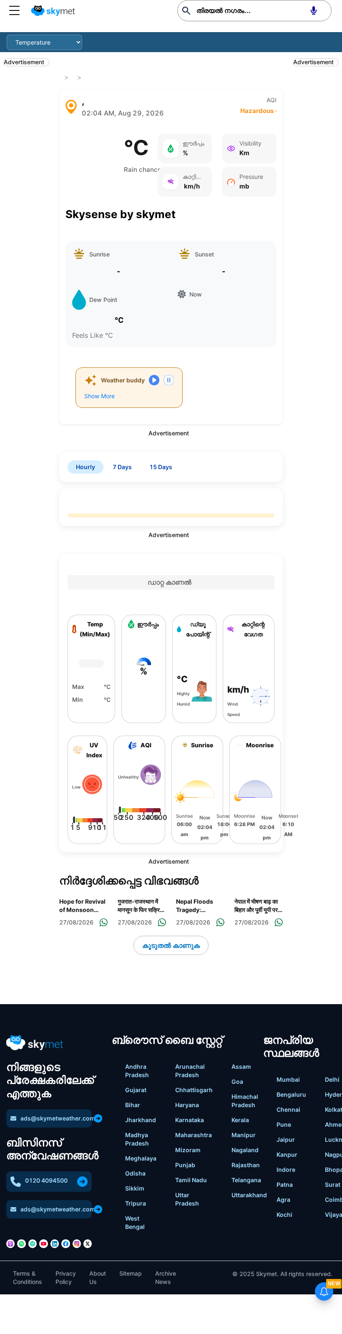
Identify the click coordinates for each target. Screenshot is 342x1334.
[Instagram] (77, 1243)
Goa (237, 1081)
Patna (285, 1184)
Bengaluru (291, 1094)
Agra (283, 1199)
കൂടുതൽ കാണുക (171, 945)
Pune (284, 1124)
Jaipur (286, 1139)
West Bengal (135, 1222)
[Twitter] (87, 1243)
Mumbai (288, 1079)
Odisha (135, 1173)
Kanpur (287, 1154)
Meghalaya (140, 1158)
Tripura (135, 1203)
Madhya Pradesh (137, 1139)
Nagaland (245, 1149)
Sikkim (134, 1188)
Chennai (288, 1109)
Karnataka (189, 1119)
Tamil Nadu (191, 1179)
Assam (241, 1066)
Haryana (187, 1104)
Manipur (243, 1134)
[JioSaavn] (32, 1243)
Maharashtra (193, 1134)
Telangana (246, 1179)
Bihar (132, 1104)
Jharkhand (140, 1119)
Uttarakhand (249, 1194)
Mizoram (188, 1149)
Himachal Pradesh (244, 1100)
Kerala (240, 1119)
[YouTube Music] (43, 1243)
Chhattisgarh (194, 1089)
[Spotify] (21, 1243)
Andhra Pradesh (137, 1070)
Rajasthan (245, 1164)
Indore (286, 1169)
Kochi (284, 1214)
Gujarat (135, 1089)
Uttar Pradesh (187, 1199)
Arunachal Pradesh (190, 1070)
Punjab (185, 1164)
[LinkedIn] (54, 1243)
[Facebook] (65, 1243)
